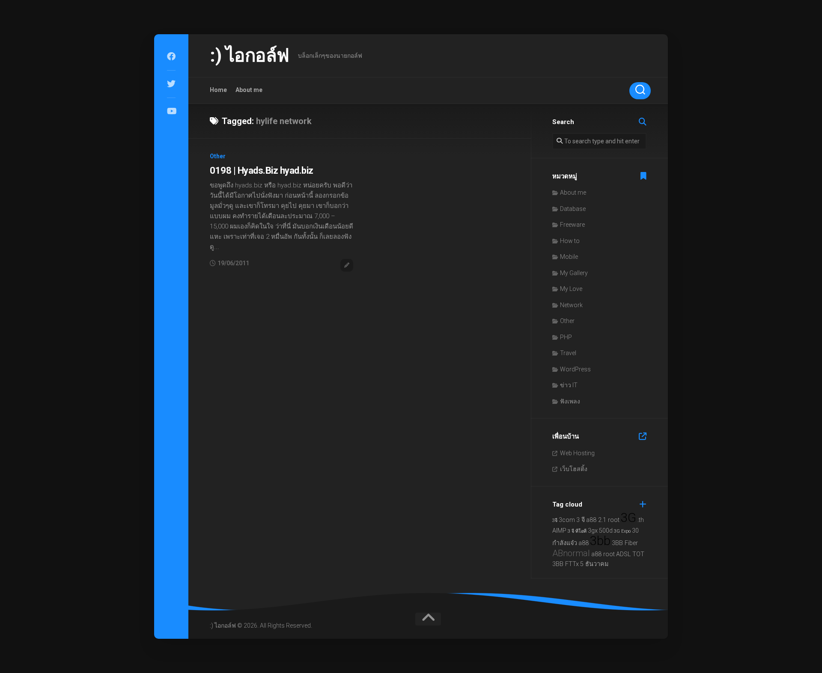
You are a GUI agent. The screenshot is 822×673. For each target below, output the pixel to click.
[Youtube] (171, 111)
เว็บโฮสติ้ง (573, 468)
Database (573, 208)
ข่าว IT (569, 385)
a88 (583, 543)
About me (248, 89)
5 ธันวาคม (594, 564)
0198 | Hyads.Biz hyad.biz (261, 170)
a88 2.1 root (602, 520)
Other (218, 156)
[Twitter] (171, 84)
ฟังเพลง (570, 401)
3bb (600, 541)
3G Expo (622, 531)
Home (218, 89)
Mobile (569, 256)
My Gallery (574, 273)
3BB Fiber (625, 543)
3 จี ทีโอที (577, 531)
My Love (571, 288)
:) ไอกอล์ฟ (249, 55)
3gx (593, 530)
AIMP (559, 530)
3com (567, 520)
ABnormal (571, 553)
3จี (554, 520)
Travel (568, 353)
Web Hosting (577, 453)
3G (628, 517)
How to (570, 240)
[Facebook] (171, 56)
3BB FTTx (565, 564)
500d (606, 530)
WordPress (575, 369)
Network (571, 305)
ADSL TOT (630, 554)
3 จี (580, 520)
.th (640, 520)
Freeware (572, 224)
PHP (566, 337)
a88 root (603, 554)
